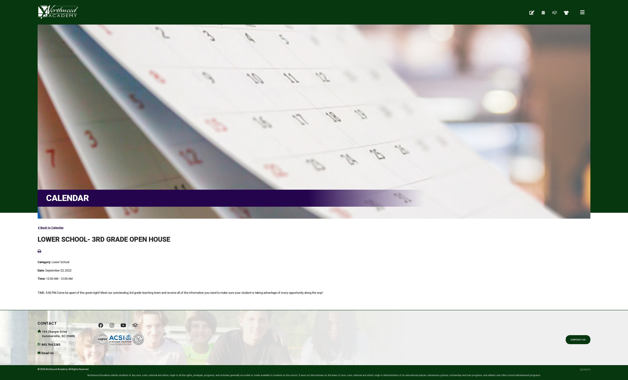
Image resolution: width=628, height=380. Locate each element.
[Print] (39, 251)
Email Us (48, 353)
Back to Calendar (52, 227)
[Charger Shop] (566, 12)
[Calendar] (543, 12)
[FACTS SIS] (554, 12)
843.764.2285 (51, 344)
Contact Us (578, 339)
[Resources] (531, 12)
